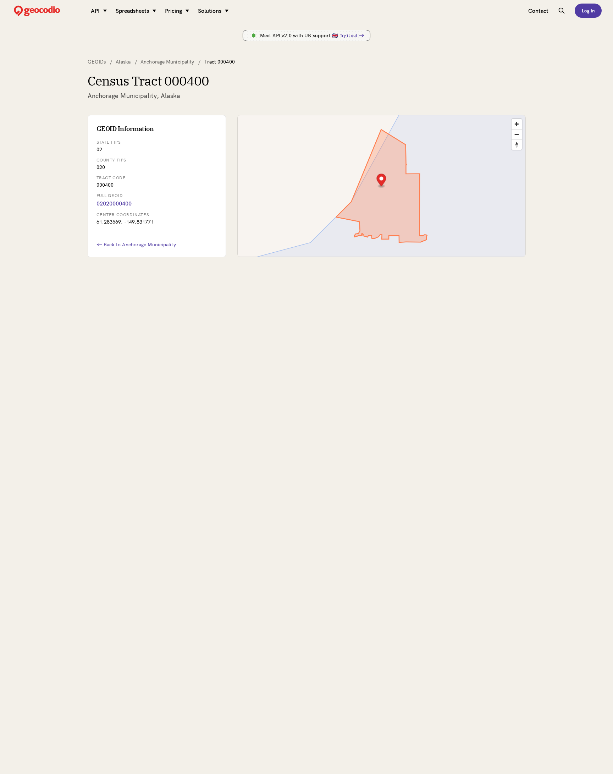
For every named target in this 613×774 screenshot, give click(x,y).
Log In (588, 10)
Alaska (123, 62)
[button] (381, 181)
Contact (538, 10)
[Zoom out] (517, 134)
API (95, 10)
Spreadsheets (132, 10)
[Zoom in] (517, 124)
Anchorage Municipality (167, 62)
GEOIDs (97, 62)
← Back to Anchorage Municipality (136, 244)
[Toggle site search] (561, 10)
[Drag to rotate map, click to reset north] (517, 144)
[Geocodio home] (47, 11)
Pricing (173, 10)
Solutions (209, 10)
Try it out (348, 35)
